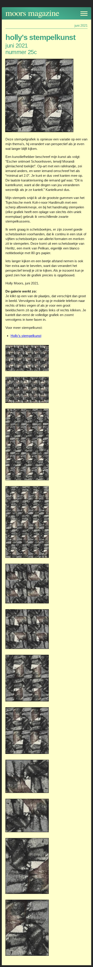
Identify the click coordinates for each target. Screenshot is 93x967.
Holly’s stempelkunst (26, 336)
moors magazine (32, 12)
